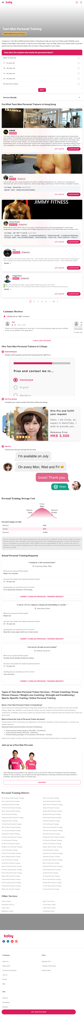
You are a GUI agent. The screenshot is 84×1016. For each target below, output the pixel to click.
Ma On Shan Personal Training (11, 827)
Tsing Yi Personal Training (51, 808)
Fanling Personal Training (9, 821)
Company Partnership (49, 966)
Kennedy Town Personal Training (12, 847)
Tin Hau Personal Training (51, 889)
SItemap (5, 1007)
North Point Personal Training (52, 817)
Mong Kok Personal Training (52, 814)
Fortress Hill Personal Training (11, 886)
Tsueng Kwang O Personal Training (12, 817)
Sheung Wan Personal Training (52, 882)
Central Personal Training (50, 850)
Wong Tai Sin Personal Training (52, 827)
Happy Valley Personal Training (52, 847)
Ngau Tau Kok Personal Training (12, 866)
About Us (5, 961)
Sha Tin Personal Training (51, 798)
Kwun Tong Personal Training (11, 811)
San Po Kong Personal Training (11, 882)
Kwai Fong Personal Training (52, 879)
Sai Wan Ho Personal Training (11, 863)
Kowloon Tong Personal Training (12, 869)
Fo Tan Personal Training (9, 840)
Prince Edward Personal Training (12, 873)
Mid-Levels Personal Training (11, 889)
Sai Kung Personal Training (51, 876)
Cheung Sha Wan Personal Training (53, 837)
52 (54, 301)
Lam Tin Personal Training (10, 860)
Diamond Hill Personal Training (52, 866)
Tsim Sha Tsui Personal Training (53, 830)
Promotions (6, 1002)
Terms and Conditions (9, 970)
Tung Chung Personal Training (11, 879)
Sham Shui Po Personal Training (53, 804)
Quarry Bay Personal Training (11, 876)
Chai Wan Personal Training (51, 821)
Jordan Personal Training (50, 873)
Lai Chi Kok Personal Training (11, 830)
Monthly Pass (46, 970)
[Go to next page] (57, 301)
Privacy (4, 979)
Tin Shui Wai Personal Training (11, 808)
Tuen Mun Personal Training (10, 804)
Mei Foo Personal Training (51, 863)
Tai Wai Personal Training (51, 824)
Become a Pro (46, 961)
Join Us (4, 975)
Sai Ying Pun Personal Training (52, 840)
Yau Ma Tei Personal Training (52, 843)
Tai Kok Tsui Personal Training (11, 853)
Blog (3, 984)
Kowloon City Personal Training (53, 853)
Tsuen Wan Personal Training (52, 801)
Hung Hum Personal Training (11, 834)
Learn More (42, 782)
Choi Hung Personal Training (52, 869)
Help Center (6, 966)
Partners (5, 998)
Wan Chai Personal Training (51, 834)
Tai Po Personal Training (9, 814)
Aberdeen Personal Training (51, 856)
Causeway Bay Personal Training (12, 837)
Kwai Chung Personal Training (11, 856)
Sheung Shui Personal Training (52, 811)
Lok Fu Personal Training (9, 850)
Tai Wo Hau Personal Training (52, 886)
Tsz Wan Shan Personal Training (11, 824)
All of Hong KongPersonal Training (13, 798)
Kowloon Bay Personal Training (52, 860)
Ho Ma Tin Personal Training (11, 843)
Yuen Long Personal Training (10, 801)
